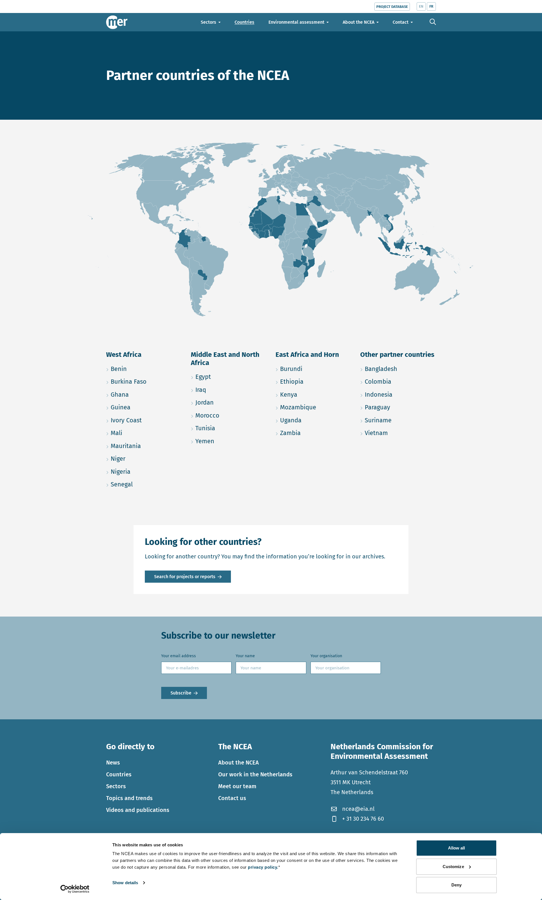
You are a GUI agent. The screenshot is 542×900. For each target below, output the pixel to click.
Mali (143, 433)
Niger (144, 458)
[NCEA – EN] (117, 22)
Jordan (228, 402)
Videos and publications (137, 810)
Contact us (232, 798)
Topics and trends (129, 798)
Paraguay (398, 407)
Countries (119, 774)
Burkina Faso (144, 381)
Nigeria (144, 471)
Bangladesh (398, 369)
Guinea (144, 407)
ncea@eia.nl (358, 808)
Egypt (228, 377)
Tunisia (228, 428)
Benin (144, 369)
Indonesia (398, 394)
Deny (456, 884)
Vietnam (398, 433)
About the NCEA (238, 762)
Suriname (398, 420)
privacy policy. (263, 867)
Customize (453, 866)
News (113, 762)
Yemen (228, 441)
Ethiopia (313, 381)
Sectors (116, 786)
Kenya (313, 394)
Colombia (398, 381)
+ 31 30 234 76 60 (363, 818)
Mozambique (313, 407)
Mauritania (144, 446)
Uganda (313, 420)
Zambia (313, 433)
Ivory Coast (144, 420)
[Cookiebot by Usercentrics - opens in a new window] (75, 889)
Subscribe (181, 693)
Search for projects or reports (184, 576)
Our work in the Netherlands (255, 774)
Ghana (144, 394)
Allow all (456, 848)
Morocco (228, 415)
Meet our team (237, 786)
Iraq (227, 390)
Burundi (313, 369)
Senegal (144, 484)
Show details (125, 882)
